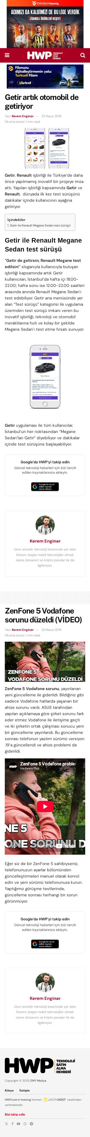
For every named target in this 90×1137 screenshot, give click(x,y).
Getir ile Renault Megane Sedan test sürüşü (40, 225)
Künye (9, 1090)
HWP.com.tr (12, 1100)
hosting (26, 1100)
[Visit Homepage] (44, 55)
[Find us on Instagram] (25, 1123)
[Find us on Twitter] (6, 1123)
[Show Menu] (7, 55)
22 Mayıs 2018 (51, 116)
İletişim (24, 1090)
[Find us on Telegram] (31, 1123)
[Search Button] (82, 55)
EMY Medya (38, 1081)
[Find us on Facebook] (12, 1123)
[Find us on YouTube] (18, 1123)
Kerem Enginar (23, 116)
